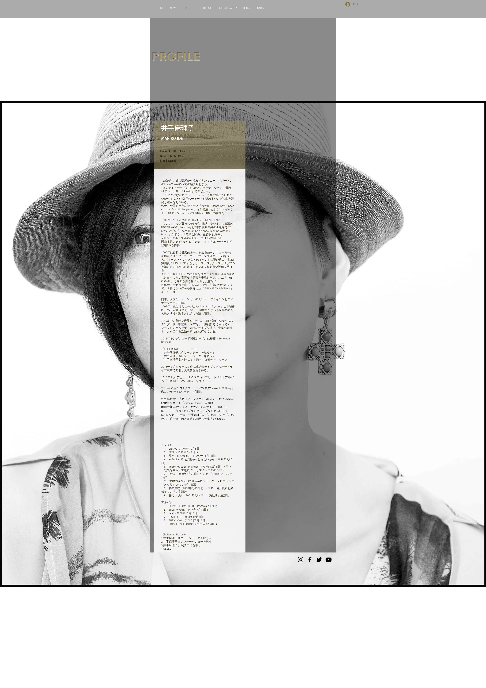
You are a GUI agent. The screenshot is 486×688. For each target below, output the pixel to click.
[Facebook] (310, 559)
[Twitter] (319, 559)
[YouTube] (328, 559)
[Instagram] (300, 559)
